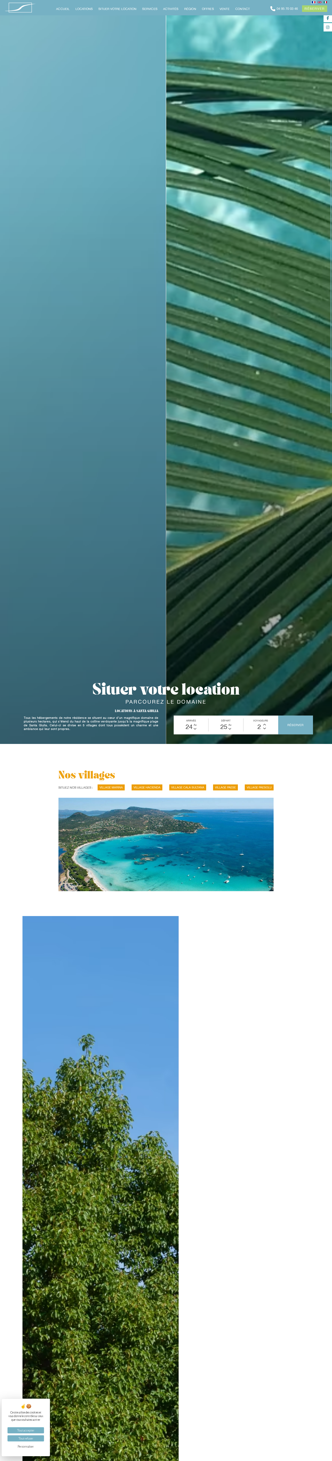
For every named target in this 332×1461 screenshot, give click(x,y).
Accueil (63, 9)
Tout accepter (25, 1430)
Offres (208, 9)
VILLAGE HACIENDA (147, 939)
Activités (170, 9)
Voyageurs (260, 872)
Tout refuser (25, 1438)
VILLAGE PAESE (225, 939)
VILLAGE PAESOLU (259, 939)
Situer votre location (117, 9)
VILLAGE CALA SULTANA (187, 939)
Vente (225, 9)
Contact (242, 9)
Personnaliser (26, 1446)
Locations (84, 9)
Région (190, 9)
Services (149, 9)
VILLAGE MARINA (111, 939)
